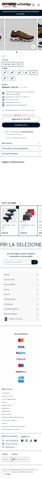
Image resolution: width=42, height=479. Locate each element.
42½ (12, 72)
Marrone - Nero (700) (12, 64)
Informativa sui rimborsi (11, 429)
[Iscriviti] (35, 262)
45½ (12, 78)
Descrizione (7, 143)
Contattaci (6, 393)
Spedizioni (6, 408)
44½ (33, 72)
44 (27, 72)
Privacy (4, 423)
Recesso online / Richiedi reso (13, 417)
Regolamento (7, 405)
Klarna (4, 402)
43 (20, 72)
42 (5, 72)
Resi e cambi (7, 414)
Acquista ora (21, 125)
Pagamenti (6, 411)
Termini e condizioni (9, 420)
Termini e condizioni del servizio (13, 426)
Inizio (4, 56)
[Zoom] (33, 47)
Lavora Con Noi (7, 396)
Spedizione (17, 115)
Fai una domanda (10, 154)
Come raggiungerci (9, 399)
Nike (14, 202)
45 (5, 78)
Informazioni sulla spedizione (15, 148)
